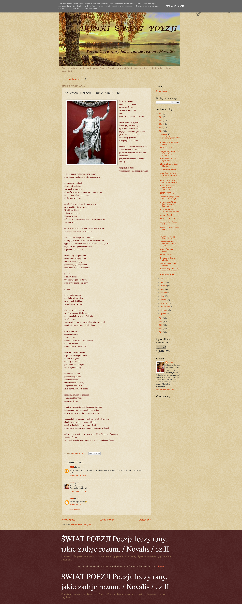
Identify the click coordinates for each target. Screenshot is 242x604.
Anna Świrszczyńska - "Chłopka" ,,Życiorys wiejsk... (168, 175)
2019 (161, 124)
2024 (161, 325)
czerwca (164, 293)
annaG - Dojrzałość (167, 215)
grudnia (164, 314)
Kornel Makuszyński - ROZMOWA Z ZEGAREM (168, 188)
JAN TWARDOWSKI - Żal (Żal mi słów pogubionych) (169, 153)
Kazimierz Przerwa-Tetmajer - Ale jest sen (169, 210)
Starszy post (145, 519)
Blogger (161, 566)
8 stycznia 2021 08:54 (78, 491)
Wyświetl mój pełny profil (165, 389)
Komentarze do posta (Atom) (81, 525)
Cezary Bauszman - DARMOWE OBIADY (169, 181)
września (164, 303)
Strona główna (106, 519)
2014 (161, 114)
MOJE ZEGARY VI (167, 148)
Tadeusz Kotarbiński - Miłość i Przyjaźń (168, 237)
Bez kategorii (74, 78)
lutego (163, 279)
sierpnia (164, 300)
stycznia (164, 134)
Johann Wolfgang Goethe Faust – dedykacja (169, 198)
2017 (161, 117)
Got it (181, 6)
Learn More (170, 6)
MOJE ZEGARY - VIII (168, 218)
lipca (163, 296)
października (166, 307)
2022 (161, 318)
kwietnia (164, 286)
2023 (161, 322)
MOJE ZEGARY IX (167, 255)
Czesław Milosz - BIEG (168, 274)
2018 (161, 121)
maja (163, 289)
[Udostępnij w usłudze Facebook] (97, 453)
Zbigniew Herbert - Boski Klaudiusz (169, 165)
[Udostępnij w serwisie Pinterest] (99, 453)
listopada (164, 310)
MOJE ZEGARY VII (167, 193)
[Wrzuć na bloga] (92, 453)
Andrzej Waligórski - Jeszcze (167, 250)
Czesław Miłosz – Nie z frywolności (168, 159)
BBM (72, 467)
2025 (161, 329)
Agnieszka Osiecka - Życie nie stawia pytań (170, 138)
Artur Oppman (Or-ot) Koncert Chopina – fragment (168, 204)
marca (163, 282)
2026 (161, 332)
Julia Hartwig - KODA (168, 170)
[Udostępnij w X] (94, 453)
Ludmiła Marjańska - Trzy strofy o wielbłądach (169, 270)
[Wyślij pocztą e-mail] (89, 453)
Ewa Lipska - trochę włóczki (167, 259)
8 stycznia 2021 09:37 (78, 505)
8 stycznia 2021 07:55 (78, 475)
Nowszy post (68, 519)
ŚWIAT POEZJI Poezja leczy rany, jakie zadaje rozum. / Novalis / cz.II (115, 543)
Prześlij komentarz (74, 509)
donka (72, 483)
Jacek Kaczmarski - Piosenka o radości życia (168, 244)
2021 (161, 131)
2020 (161, 128)
